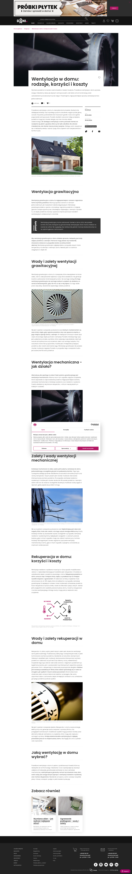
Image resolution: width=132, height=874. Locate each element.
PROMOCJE (41, 23)
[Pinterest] (111, 866)
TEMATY (93, 23)
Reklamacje (36, 860)
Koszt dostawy (37, 856)
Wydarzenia (17, 856)
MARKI (87, 23)
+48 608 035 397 (112, 853)
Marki (15, 863)
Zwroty (35, 858)
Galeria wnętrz (18, 849)
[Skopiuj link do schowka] (86, 131)
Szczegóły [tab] (66, 429)
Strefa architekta (57, 856)
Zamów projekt (57, 851)
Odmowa (44, 448)
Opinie (55, 849)
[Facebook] (96, 866)
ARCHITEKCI (79, 23)
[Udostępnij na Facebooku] (93, 131)
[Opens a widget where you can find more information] (125, 871)
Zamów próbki (57, 853)
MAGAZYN (61, 23)
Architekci (17, 858)
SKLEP (32, 23)
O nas (54, 858)
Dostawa (35, 853)
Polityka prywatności (38, 865)
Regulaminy (36, 851)
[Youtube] (106, 866)
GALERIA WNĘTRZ (51, 23)
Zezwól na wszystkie (88, 448)
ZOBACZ (114, 8)
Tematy (16, 860)
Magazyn (16, 851)
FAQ (54, 860)
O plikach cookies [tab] (89, 429)
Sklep (15, 853)
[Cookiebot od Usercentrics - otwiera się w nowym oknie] (92, 425)
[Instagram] (101, 866)
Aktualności (17, 865)
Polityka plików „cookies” (39, 863)
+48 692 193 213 (84, 853)
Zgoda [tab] (43, 429)
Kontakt (35, 849)
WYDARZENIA (69, 23)
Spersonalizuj (65, 448)
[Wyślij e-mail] (99, 131)
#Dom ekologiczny (90, 126)
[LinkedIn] (116, 866)
